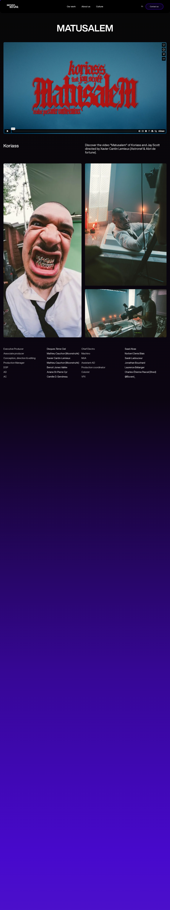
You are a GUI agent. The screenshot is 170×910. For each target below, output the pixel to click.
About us (86, 6)
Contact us (154, 6)
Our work (71, 6)
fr (142, 6)
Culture (99, 6)
